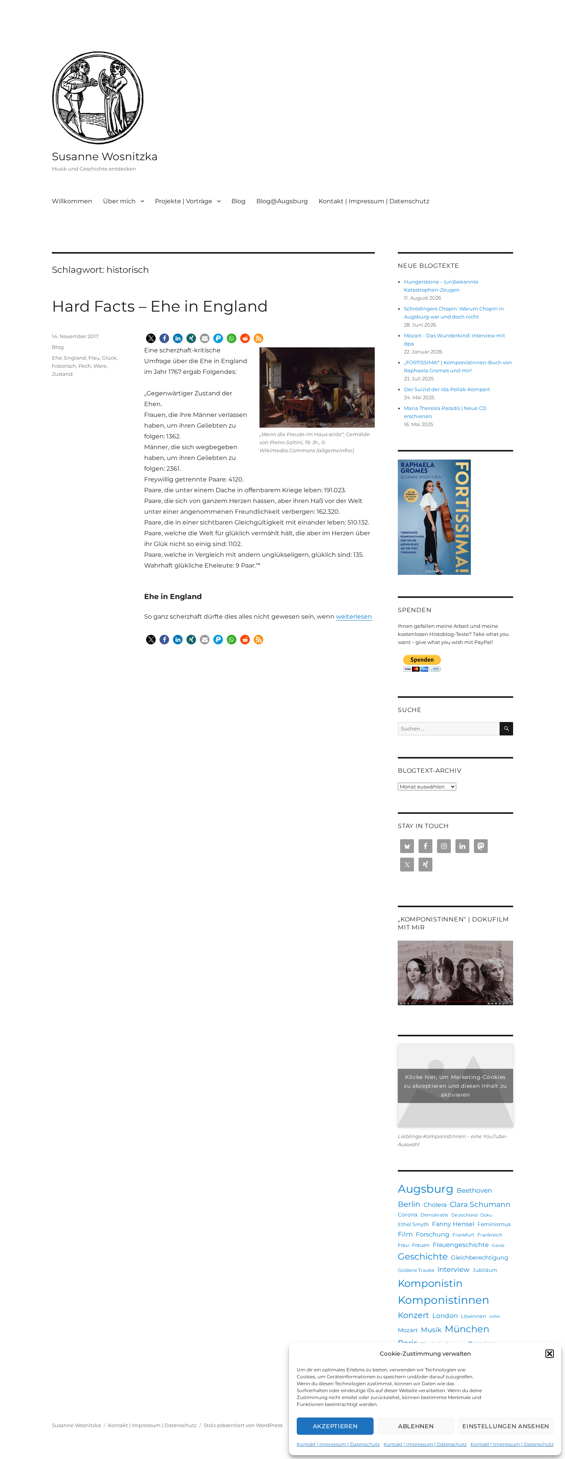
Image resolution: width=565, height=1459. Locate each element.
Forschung (432, 1234)
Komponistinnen (443, 1299)
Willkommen (72, 201)
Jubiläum (485, 1270)
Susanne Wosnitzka (105, 156)
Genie (498, 1245)
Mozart (408, 1330)
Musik (431, 1330)
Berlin (409, 1204)
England (75, 358)
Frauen (421, 1245)
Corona (407, 1214)
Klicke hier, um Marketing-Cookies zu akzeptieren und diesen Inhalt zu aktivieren (455, 1085)
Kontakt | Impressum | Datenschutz (338, 1444)
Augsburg (426, 1188)
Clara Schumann (480, 1204)
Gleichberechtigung (479, 1257)
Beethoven (474, 1190)
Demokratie (434, 1215)
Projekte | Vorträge (183, 201)
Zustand (62, 374)
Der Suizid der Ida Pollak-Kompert (447, 389)
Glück (109, 358)
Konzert (413, 1315)
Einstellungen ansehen (505, 1426)
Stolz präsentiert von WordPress (243, 1425)
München (467, 1329)
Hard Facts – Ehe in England (160, 306)
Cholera (435, 1204)
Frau (94, 358)
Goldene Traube (416, 1270)
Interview (453, 1269)
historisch (64, 366)
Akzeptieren (335, 1426)
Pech (84, 366)
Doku (486, 1215)
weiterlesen (354, 616)
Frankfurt (463, 1235)
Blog (238, 201)
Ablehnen (416, 1426)
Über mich (119, 201)
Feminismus (494, 1224)
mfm (494, 1316)
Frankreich (489, 1235)
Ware (99, 366)
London (445, 1316)
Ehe (57, 358)
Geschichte (423, 1256)
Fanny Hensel (453, 1224)
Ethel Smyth (413, 1224)
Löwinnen (473, 1316)
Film (405, 1234)
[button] (549, 1354)
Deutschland (464, 1215)
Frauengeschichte (461, 1244)
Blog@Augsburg (282, 201)
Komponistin (430, 1283)
